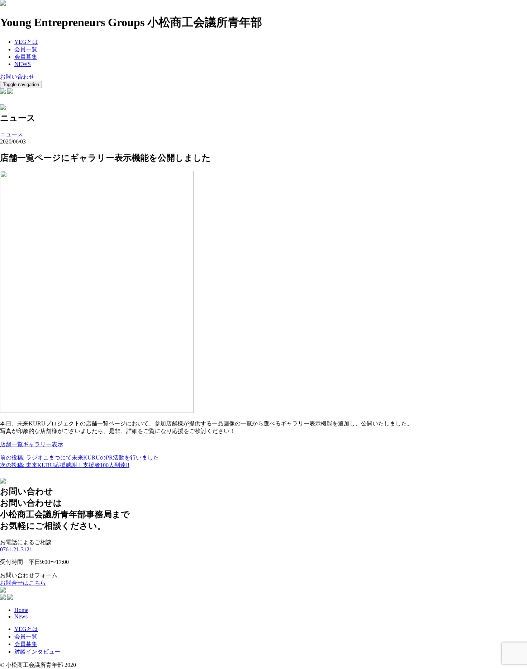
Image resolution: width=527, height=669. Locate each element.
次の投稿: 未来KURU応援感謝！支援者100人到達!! (64, 465)
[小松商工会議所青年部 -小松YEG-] (3, 4)
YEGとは (26, 42)
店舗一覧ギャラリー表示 (31, 444)
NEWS (22, 64)
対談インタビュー (37, 652)
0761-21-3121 (16, 549)
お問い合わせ (17, 77)
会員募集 (25, 57)
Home (21, 610)
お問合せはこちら (23, 583)
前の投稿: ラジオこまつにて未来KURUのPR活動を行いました (79, 457)
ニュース (11, 134)
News (21, 616)
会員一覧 (25, 49)
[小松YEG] (3, 591)
